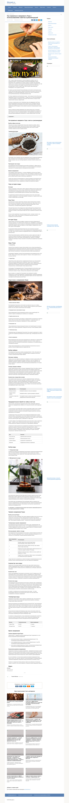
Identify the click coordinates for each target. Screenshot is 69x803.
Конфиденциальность (12, 795)
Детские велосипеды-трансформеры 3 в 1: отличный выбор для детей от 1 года (54, 307)
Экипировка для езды (19, 10)
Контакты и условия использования (25, 795)
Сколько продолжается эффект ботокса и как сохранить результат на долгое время (15, 777)
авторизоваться (27, 789)
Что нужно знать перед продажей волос (15, 702)
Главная (9, 7)
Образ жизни (42, 7)
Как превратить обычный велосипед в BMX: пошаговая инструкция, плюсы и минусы (54, 390)
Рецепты (54, 7)
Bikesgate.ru (11, 2)
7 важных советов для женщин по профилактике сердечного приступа (34, 757)
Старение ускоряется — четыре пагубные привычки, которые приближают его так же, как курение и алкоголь (14, 739)
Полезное (15, 7)
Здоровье (20, 7)
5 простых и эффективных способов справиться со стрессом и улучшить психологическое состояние (34, 703)
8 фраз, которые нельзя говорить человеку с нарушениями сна (33, 776)
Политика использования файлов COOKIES (42, 795)
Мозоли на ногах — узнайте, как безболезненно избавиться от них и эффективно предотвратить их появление (34, 721)
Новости (36, 7)
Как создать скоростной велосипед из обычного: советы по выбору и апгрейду (54, 143)
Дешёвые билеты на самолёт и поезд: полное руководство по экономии (54, 43)
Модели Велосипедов (28, 7)
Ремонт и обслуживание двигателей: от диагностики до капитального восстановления (54, 47)
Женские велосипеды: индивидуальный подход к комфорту (53, 58)
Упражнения (10, 10)
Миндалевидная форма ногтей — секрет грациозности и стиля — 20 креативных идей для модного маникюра (15, 721)
